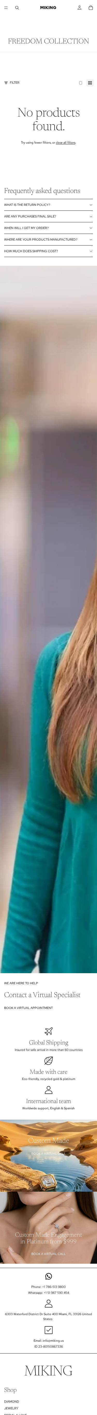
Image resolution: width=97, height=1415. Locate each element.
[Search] (17, 7)
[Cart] (90, 7)
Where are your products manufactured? (40, 240)
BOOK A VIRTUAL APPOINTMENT (28, 1008)
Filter (14, 83)
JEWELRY (11, 1408)
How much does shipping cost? (31, 251)
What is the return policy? (27, 205)
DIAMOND (11, 1402)
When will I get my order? (26, 228)
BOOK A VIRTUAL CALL (48, 1154)
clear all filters (65, 142)
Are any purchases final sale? (30, 216)
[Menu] (6, 8)
